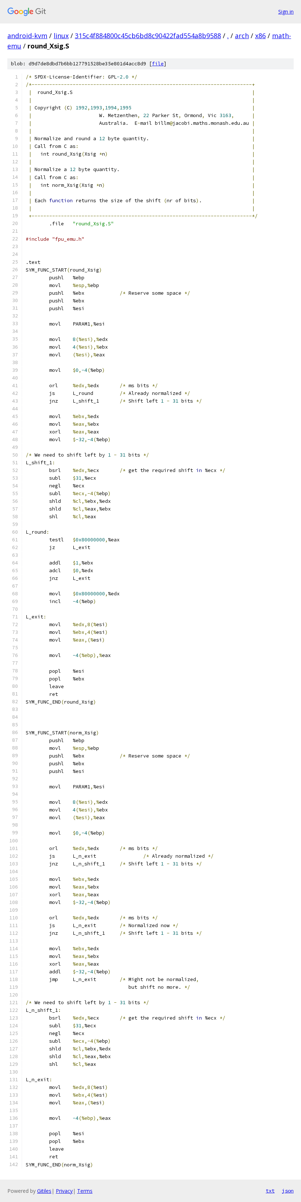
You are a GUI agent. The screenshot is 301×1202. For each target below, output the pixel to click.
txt (270, 1190)
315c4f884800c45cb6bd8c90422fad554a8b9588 (148, 35)
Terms (85, 1190)
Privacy (64, 1190)
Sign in (286, 11)
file (158, 64)
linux (61, 35)
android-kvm (27, 35)
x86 (260, 35)
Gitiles (44, 1190)
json (288, 1190)
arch (242, 35)
